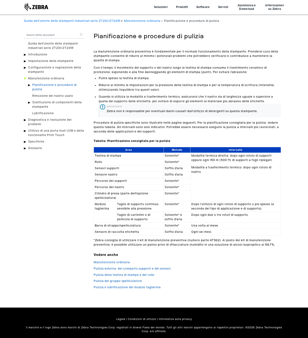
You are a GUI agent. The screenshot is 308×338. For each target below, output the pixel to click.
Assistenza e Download (247, 7)
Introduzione (37, 54)
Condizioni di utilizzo (142, 319)
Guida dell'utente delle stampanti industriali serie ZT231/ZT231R (72, 21)
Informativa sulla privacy (175, 319)
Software (203, 7)
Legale (120, 319)
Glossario (35, 148)
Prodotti (182, 7)
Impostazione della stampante (51, 61)
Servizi (223, 7)
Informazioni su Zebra (274, 7)
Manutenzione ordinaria (142, 21)
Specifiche (36, 141)
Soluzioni (161, 7)
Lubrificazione (43, 113)
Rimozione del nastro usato (52, 95)
